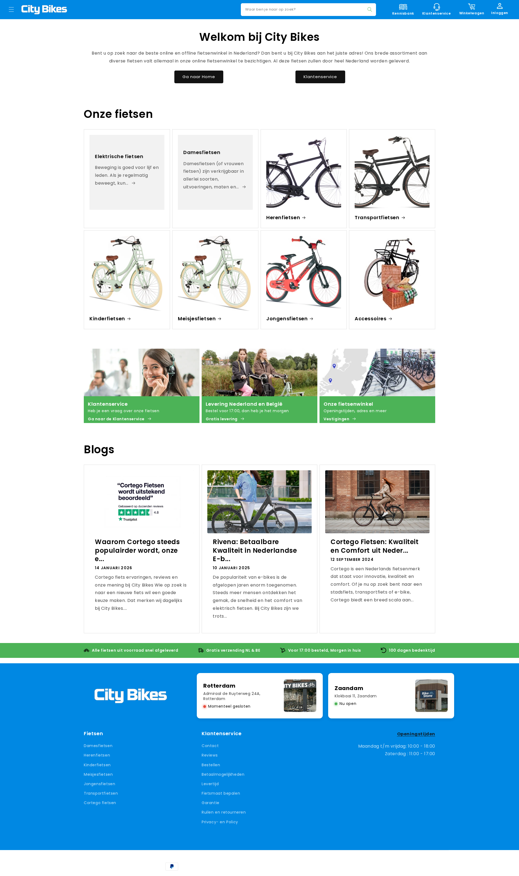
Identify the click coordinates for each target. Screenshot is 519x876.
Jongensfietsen (287, 318)
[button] (11, 9)
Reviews (210, 755)
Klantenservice (320, 76)
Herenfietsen (283, 217)
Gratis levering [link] (222, 419)
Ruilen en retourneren (224, 812)
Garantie (210, 802)
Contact (210, 745)
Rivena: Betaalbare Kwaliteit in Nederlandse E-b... (255, 550)
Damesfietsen (201, 152)
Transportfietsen (377, 217)
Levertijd (210, 784)
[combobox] (308, 10)
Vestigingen (337, 419)
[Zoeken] (370, 9)
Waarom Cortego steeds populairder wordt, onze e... (137, 550)
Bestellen (211, 765)
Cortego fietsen (100, 802)
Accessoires (371, 318)
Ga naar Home (198, 76)
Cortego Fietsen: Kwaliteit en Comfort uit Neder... (375, 546)
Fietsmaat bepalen (221, 793)
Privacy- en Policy (220, 822)
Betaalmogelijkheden (223, 774)
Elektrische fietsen (119, 156)
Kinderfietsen (107, 318)
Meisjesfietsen (197, 318)
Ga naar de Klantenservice (116, 419)
